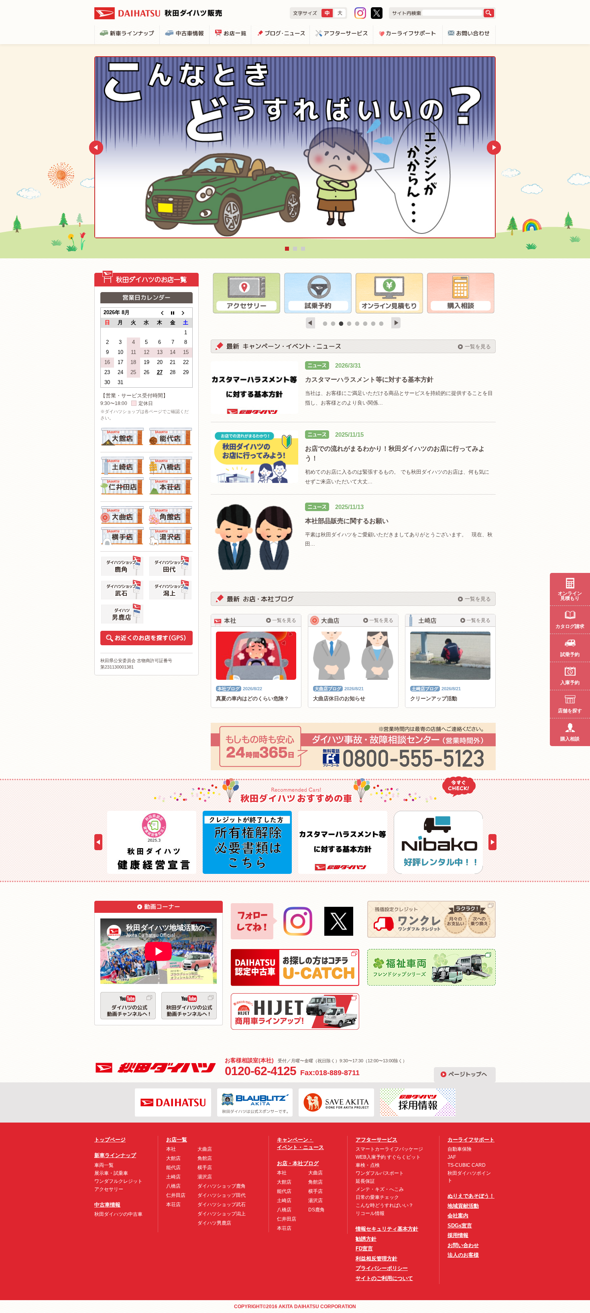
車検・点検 (368, 1165)
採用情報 (458, 1235)
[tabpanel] (246, 293)
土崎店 (173, 1177)
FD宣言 (364, 1249)
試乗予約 (570, 654)
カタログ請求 (569, 626)
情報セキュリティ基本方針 (387, 1229)
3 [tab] (341, 323)
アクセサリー (108, 1189)
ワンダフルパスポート (380, 1173)
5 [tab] (357, 323)
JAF (452, 1157)
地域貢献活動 (463, 1206)
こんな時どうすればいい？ (384, 1205)
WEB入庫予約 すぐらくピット (388, 1157)
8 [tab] (381, 323)
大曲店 (204, 1149)
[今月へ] (172, 313)
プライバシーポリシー (382, 1268)
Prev (89, 148)
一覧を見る (478, 347)
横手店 (204, 1167)
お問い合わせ (463, 1245)
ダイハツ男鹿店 (214, 1223)
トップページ (110, 1140)
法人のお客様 (463, 1255)
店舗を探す (570, 711)
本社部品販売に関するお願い (347, 520)
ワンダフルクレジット (118, 1181)
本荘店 (173, 1204)
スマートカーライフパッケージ (389, 1149)
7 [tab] (373, 323)
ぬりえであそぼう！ (471, 1196)
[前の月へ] (159, 313)
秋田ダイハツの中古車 (118, 1214)
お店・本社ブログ (298, 1163)
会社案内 (458, 1216)
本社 (171, 1149)
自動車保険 (460, 1149)
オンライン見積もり (570, 596)
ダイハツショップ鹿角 (221, 1186)
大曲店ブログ (328, 688)
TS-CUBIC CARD (467, 1165)
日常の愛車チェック (377, 1197)
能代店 (173, 1167)
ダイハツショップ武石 (221, 1204)
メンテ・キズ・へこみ (380, 1189)
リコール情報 (370, 1213)
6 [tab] (365, 323)
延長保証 (365, 1181)
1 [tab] (325, 323)
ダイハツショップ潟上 (221, 1214)
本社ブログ (229, 688)
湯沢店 (204, 1177)
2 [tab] (333, 323)
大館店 (173, 1158)
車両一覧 (104, 1165)
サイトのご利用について (384, 1278)
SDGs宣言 (460, 1226)
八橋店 (173, 1186)
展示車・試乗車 (111, 1173)
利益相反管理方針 (376, 1259)
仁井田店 (175, 1195)
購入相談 (570, 739)
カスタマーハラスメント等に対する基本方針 (369, 379)
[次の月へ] (185, 313)
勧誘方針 (366, 1239)
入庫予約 (570, 682)
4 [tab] (349, 323)
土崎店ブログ (425, 688)
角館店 (204, 1158)
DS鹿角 (316, 1210)
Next (501, 148)
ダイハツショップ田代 (221, 1195)
